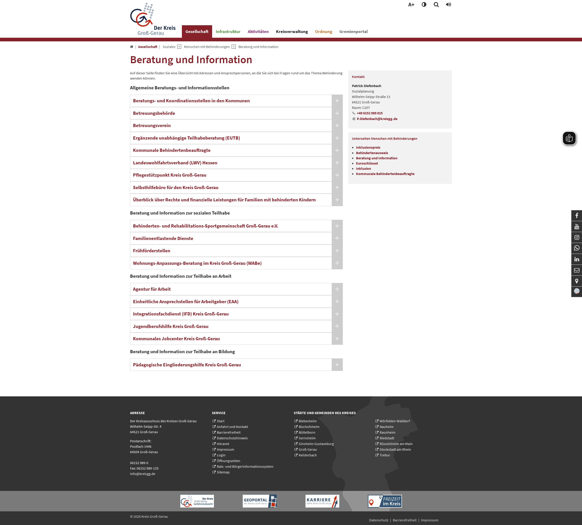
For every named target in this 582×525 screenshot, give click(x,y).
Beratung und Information (258, 46)
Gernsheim (307, 438)
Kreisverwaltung (292, 31)
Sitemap (223, 472)
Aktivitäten (258, 31)
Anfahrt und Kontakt (232, 426)
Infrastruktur (228, 31)
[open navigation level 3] (233, 46)
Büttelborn (307, 432)
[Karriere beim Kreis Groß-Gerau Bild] (322, 501)
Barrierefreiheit (229, 432)
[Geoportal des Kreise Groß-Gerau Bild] (260, 501)
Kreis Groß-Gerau (154, 516)
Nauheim (387, 426)
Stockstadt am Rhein (395, 449)
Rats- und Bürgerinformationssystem (245, 466)
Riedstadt (387, 438)
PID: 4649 (178, 516)
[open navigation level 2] (178, 46)
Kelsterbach (308, 455)
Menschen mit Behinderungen (207, 46)
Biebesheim (308, 421)
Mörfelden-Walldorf (395, 421)
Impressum (225, 449)
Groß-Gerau (308, 449)
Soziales (169, 46)
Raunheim (387, 432)
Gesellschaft (197, 31)
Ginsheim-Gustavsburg (316, 443)
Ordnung (323, 31)
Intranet (223, 443)
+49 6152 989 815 (370, 113)
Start (220, 421)
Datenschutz (378, 520)
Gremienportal (353, 31)
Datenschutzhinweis (232, 438)
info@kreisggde (142, 473)
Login (221, 455)
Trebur (385, 455)
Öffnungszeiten (228, 460)
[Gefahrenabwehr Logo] (197, 501)
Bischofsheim (309, 426)
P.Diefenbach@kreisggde (377, 118)
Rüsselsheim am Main (396, 443)
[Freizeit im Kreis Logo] (385, 501)
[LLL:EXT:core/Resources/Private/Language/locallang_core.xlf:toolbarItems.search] (436, 5)
